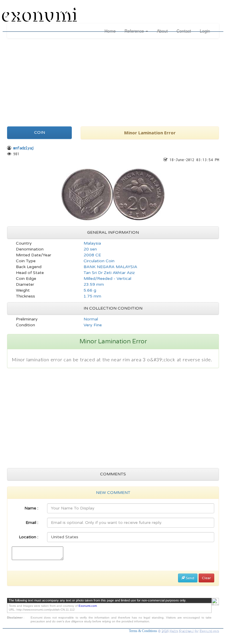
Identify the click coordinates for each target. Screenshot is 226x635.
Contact (184, 31)
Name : (31, 508)
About (162, 31)
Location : (28, 536)
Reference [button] (134, 31)
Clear (206, 578)
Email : (32, 522)
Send (189, 578)
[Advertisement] (113, 81)
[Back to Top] (215, 601)
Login (205, 31)
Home (110, 31)
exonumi (41, 16)
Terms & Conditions (143, 631)
